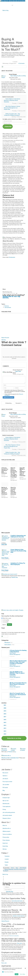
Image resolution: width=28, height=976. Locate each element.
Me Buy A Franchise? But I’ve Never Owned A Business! (4, 491)
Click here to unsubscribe (14, 935)
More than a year (7, 618)
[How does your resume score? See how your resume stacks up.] (9, 574)
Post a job (19, 943)
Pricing (4, 809)
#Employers (7, 642)
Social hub (5, 843)
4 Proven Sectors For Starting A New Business (4, 470)
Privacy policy (6, 837)
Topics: (3, 304)
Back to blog (5, 10)
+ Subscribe (7, 126)
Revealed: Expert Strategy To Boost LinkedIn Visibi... (21, 403)
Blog (4, 790)
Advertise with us (7, 828)
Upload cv (5, 775)
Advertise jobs (6, 803)
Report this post (5, 337)
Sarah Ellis (4, 544)
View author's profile (13, 77)
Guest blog (5, 846)
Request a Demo (7, 818)
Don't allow (22, 974)
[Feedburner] (4, 636)
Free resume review (7, 781)
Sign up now (5, 800)
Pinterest (10, 751)
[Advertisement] (14, 24)
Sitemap (4, 849)
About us (5, 825)
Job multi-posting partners (9, 812)
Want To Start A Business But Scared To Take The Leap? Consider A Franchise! (14, 472)
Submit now (14, 577)
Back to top (5, 874)
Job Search (5, 778)
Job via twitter (6, 784)
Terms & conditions (7, 834)
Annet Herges (13, 74)
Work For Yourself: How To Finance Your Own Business (13, 491)
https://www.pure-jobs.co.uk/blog (18, 75)
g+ (15, 751)
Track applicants (6, 806)
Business (6, 306)
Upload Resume (5, 921)
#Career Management (4, 475)
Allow (16, 974)
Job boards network (7, 815)
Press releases (6, 840)
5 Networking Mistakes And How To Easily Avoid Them (9, 403)
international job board (17, 901)
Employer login (6, 797)
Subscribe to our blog (14, 738)
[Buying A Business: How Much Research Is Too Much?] (14, 67)
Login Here (18, 371)
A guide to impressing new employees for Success (18, 536)
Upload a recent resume (18, 916)
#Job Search (13, 653)
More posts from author (16, 79)
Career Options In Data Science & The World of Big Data (18, 551)
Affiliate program (6, 831)
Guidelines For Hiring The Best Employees (18, 563)
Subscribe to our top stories (11, 297)
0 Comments (21, 63)
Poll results (5, 787)
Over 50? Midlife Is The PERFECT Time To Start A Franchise (22, 472)
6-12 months (6, 620)
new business (7, 307)
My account (5, 772)
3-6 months (5, 622)
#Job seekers (8, 644)
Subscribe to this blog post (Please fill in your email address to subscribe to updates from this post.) (15, 391)
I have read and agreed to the (14, 394)
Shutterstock (12, 257)
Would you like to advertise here (9, 758)
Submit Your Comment (8, 397)
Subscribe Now (9, 891)
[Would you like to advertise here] (6, 755)
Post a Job (3, 963)
